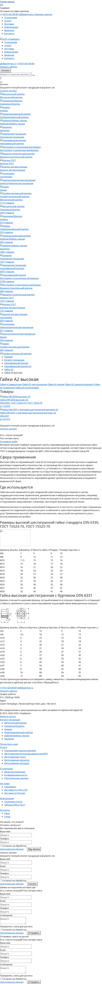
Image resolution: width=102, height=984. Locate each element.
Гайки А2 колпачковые (27, 387)
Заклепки (9, 738)
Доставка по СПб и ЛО (15, 790)
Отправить (34, 932)
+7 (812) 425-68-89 (9, 14)
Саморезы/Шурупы (14, 726)
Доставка (9, 23)
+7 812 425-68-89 (8, 687)
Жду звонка (34, 849)
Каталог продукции (10, 719)
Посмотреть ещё (9, 744)
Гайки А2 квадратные (11, 384)
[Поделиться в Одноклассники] (4, 706)
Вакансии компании (14, 771)
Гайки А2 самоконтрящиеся (79, 384)
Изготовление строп (15, 757)
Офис (7, 813)
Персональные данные (16, 778)
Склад (7, 816)
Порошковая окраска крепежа (20, 750)
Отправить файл (8, 441)
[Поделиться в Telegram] (7, 706)
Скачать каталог (8, 90)
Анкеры (8, 729)
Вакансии (9, 30)
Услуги (7, 20)
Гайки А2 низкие (56, 384)
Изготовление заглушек (16, 763)
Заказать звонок (43, 14)
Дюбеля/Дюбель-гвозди (16, 735)
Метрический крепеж (15, 722)
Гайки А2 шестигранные (34, 384)
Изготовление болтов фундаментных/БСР (26, 753)
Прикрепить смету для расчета (16, 926)
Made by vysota (8, 716)
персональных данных (12, 849)
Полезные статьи (13, 801)
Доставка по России (14, 793)
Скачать (32, 883)
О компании (10, 17)
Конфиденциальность (15, 775)
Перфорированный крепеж (18, 732)
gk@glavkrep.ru (27, 14)
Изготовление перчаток (16, 760)
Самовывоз (10, 786)
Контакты (9, 33)
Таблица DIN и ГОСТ (14, 804)
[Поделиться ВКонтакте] (1, 706)
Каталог (6, 70)
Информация (11, 27)
